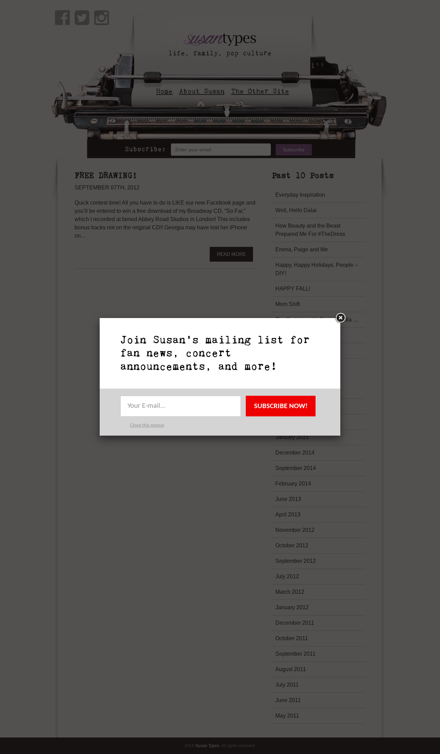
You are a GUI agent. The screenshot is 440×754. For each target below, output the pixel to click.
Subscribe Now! (281, 406)
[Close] (340, 318)
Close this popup (147, 425)
